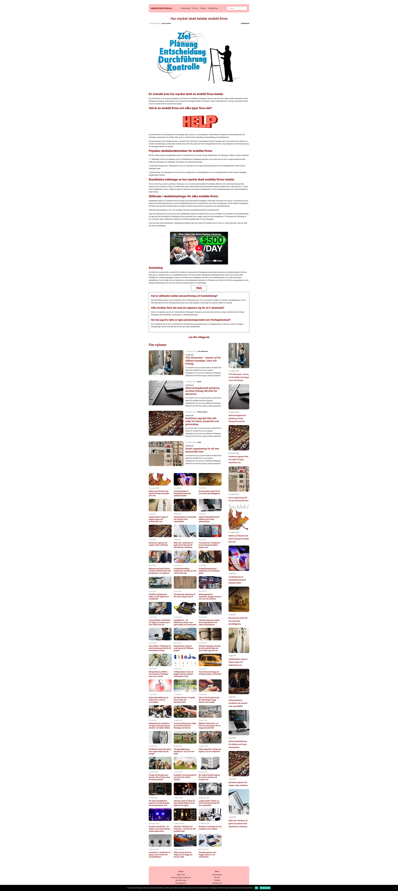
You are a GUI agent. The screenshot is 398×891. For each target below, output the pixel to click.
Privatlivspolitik (265, 888)
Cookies (203, 8)
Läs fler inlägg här (199, 337)
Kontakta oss (213, 8)
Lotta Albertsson (202, 351)
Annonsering (185, 8)
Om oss (195, 8)
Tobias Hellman (202, 412)
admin (199, 381)
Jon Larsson (166, 23)
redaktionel (245, 23)
